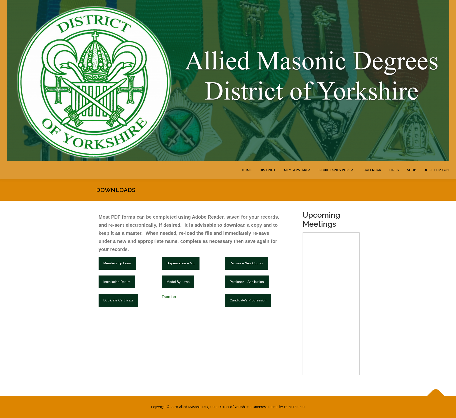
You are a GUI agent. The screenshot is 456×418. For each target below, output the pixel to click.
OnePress (259, 406)
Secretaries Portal (337, 170)
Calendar (372, 170)
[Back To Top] (436, 395)
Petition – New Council (246, 263)
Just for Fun (436, 170)
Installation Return (117, 282)
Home (247, 170)
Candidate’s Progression (248, 300)
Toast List (169, 297)
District (268, 170)
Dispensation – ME (180, 263)
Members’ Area (297, 170)
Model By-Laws (178, 282)
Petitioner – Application (247, 282)
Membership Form (117, 263)
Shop (411, 170)
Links (394, 170)
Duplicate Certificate (118, 300)
